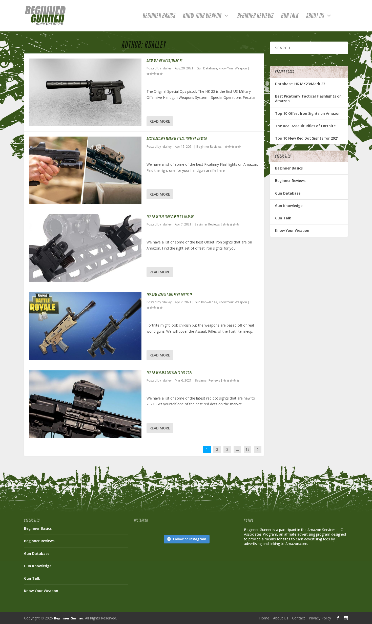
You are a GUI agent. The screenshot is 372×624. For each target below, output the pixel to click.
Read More (160, 121)
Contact (298, 618)
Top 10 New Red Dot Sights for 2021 (170, 372)
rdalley (167, 68)
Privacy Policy (320, 618)
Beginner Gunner (68, 618)
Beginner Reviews (255, 17)
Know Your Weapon (202, 17)
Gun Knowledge (206, 302)
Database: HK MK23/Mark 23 (165, 61)
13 (247, 449)
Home (264, 618)
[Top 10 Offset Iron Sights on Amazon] (85, 248)
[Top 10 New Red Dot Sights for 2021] (85, 404)
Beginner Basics (159, 17)
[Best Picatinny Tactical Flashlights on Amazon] (85, 170)
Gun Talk (290, 17)
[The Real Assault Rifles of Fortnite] (85, 326)
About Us (315, 17)
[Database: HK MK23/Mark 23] (85, 92)
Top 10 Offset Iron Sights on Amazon (170, 216)
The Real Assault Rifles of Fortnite (169, 294)
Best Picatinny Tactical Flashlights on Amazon (177, 139)
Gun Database (207, 68)
